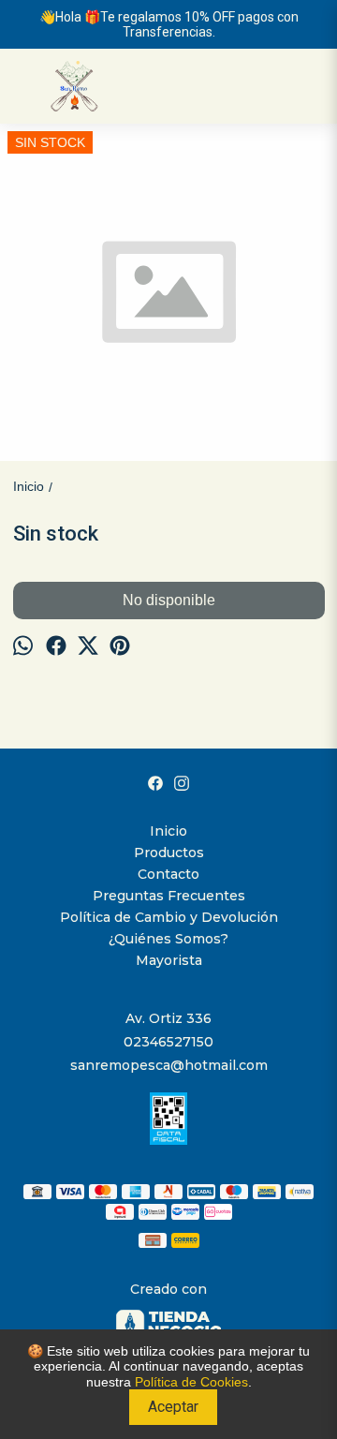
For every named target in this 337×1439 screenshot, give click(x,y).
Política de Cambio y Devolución (169, 917)
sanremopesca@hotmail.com (169, 1065)
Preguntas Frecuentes (169, 895)
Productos (169, 852)
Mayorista (169, 960)
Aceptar (173, 1407)
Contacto (168, 874)
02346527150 (168, 1041)
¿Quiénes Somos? (168, 938)
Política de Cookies (191, 1381)
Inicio (168, 831)
